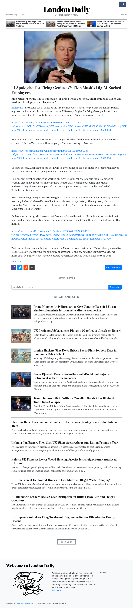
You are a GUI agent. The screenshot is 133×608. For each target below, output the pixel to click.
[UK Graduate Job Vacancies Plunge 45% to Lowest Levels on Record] (21, 335)
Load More (66, 542)
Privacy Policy (59, 603)
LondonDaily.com (26, 603)
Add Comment (113, 267)
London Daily (66, 9)
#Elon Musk (17, 261)
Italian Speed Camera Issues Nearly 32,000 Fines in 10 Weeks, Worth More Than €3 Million (70, 23)
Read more (56, 590)
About (49, 603)
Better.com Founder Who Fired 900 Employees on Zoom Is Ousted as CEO (110, 23)
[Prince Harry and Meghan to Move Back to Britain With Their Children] (10, 24)
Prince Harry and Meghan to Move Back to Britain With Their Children (30, 23)
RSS (104, 572)
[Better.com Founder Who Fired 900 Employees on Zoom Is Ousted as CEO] (91, 24)
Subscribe (115, 287)
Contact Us (41, 603)
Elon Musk (17, 108)
